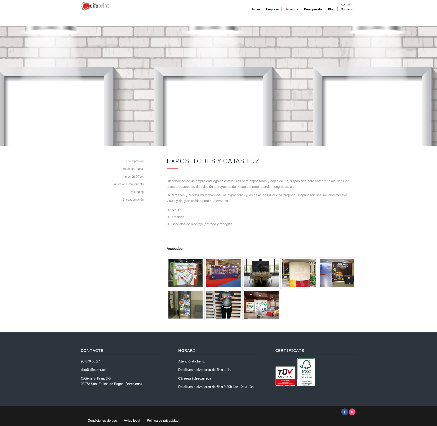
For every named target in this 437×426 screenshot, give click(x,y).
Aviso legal (132, 420)
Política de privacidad (162, 420)
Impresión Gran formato (128, 184)
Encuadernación (133, 199)
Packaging (137, 191)
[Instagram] (352, 411)
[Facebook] (344, 411)
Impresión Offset (133, 176)
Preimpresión (135, 161)
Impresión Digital (133, 168)
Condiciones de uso (102, 420)
